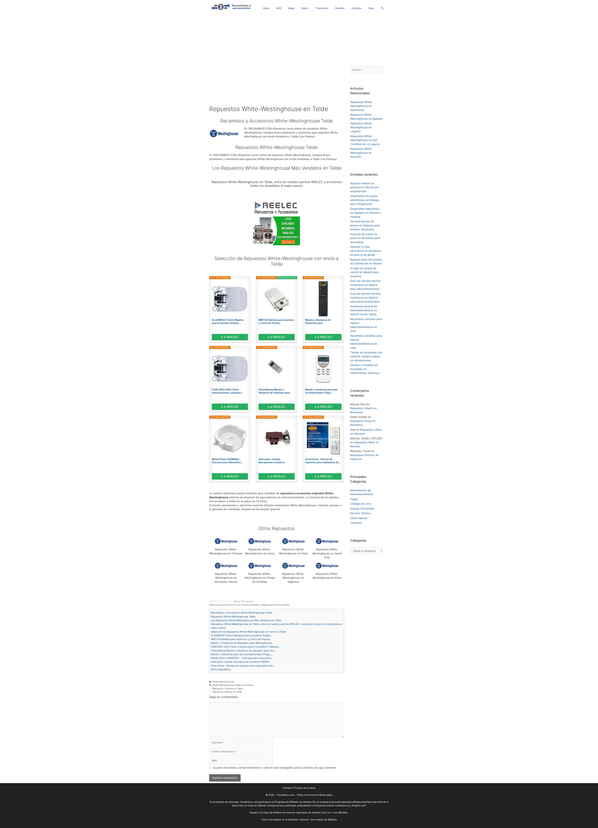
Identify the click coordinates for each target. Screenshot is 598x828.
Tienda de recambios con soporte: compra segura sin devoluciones (366, 356)
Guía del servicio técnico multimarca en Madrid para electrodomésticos (365, 284)
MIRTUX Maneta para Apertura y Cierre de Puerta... (276, 321)
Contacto (356, 8)
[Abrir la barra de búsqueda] (382, 8)
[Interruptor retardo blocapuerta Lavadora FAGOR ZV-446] (277, 438)
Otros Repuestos (220, 669)
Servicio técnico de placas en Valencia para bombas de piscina (365, 225)
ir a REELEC (230, 337)
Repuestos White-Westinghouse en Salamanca (361, 106)
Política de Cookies (305, 787)
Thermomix (322, 8)
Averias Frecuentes (362, 508)
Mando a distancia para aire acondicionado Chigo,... (321, 391)
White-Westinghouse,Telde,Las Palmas (232, 685)
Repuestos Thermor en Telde (227, 688)
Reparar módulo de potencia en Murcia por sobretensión (364, 187)
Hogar (354, 499)
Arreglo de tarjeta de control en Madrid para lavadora (364, 272)
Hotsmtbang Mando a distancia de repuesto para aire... (274, 391)
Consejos (356, 522)
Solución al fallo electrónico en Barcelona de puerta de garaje (365, 250)
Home (266, 8)
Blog (371, 8)
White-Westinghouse (223, 681)
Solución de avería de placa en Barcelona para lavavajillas (365, 238)
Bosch (304, 8)
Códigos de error (360, 503)
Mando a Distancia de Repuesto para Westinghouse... (318, 322)
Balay (291, 8)
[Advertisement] (299, 38)
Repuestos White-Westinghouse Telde (233, 616)
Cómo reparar (358, 518)
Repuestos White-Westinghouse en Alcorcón (361, 152)
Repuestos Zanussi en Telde (227, 691)
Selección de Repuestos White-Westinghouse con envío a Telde (248, 631)
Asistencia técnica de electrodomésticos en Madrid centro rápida (363, 310)
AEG (279, 8)
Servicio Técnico (360, 513)
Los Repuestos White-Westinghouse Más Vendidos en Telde (246, 620)
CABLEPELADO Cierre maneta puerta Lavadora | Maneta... (227, 391)
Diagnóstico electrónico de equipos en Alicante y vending (365, 212)
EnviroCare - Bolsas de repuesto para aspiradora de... (323, 461)
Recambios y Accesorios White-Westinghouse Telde (241, 612)
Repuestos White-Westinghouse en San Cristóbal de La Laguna (365, 140)
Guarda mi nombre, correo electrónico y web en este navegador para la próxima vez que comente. (274, 767)
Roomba (339, 8)
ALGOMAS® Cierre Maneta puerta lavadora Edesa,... (227, 321)
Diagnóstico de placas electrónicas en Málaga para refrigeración (364, 200)
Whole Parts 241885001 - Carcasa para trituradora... (227, 461)
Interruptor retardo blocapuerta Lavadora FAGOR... (272, 461)
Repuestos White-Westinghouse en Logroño (361, 127)
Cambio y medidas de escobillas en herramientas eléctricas (365, 369)
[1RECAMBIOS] (232, 6)
